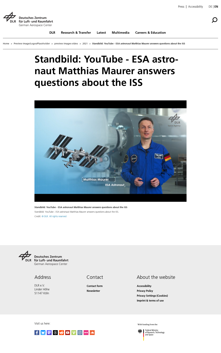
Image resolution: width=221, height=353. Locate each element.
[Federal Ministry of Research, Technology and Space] (155, 344)
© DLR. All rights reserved (54, 216)
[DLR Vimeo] (73, 334)
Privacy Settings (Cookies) (152, 295)
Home (6, 43)
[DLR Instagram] (79, 334)
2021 (85, 43)
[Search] (215, 20)
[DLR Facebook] (36, 334)
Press (181, 6)
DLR (52, 32)
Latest (101, 32)
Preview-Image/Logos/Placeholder (32, 43)
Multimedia (120, 32)
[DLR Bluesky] (43, 334)
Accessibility (195, 6)
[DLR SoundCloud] (92, 334)
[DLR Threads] (55, 334)
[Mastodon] (49, 334)
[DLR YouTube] (67, 334)
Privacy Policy (145, 290)
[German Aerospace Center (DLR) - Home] (29, 19)
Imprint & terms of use (150, 300)
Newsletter (93, 290)
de (210, 6)
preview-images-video (66, 43)
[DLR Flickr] (86, 334)
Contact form (95, 286)
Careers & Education (150, 32)
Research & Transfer (76, 32)
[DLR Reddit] (61, 334)
